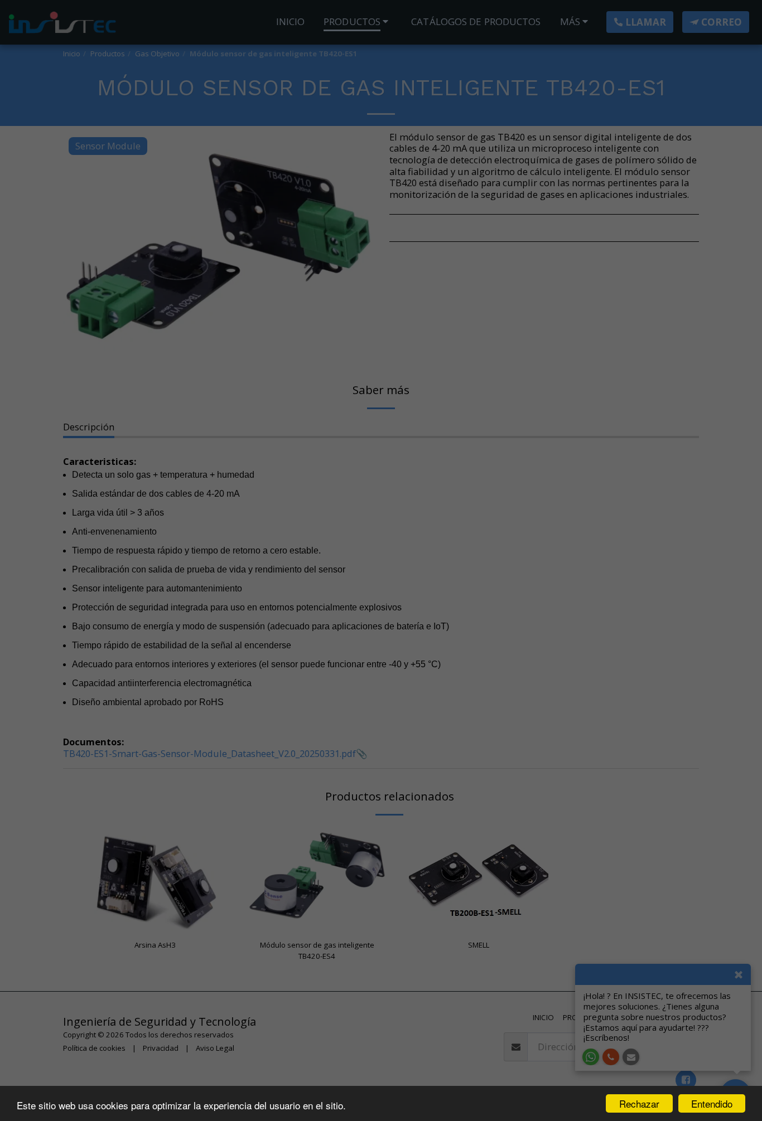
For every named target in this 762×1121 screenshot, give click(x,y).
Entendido (711, 1103)
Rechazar (639, 1103)
